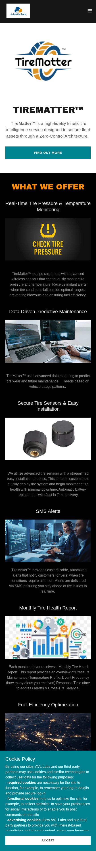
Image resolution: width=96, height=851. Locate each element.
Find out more (48, 152)
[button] (89, 10)
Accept (48, 840)
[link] (18, 11)
